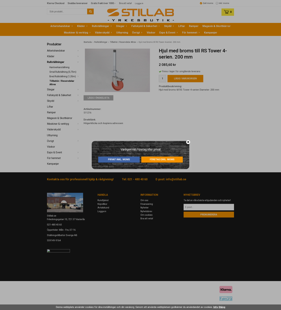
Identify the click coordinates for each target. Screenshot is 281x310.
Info (215, 307)
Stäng (222, 307)
